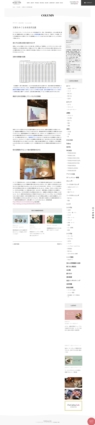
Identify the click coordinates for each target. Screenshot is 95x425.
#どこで (69, 102)
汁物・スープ (71, 222)
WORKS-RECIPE (72, 170)
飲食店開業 (69, 287)
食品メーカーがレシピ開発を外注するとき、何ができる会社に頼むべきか (73, 350)
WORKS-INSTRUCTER (73, 163)
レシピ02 (69, 234)
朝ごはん (70, 96)
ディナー (70, 243)
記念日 (69, 98)
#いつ (68, 86)
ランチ (69, 91)
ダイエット (70, 115)
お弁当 (69, 241)
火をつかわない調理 (73, 253)
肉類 (69, 225)
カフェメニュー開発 (72, 177)
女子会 (69, 189)
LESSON (57, 2)
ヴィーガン (70, 236)
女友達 (69, 131)
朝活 (69, 123)
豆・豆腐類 (70, 227)
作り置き (70, 118)
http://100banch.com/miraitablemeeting (23, 202)
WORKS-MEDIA (72, 165)
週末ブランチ (71, 192)
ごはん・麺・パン (72, 212)
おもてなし (70, 238)
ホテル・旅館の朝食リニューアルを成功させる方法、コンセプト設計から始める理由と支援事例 (73, 328)
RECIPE (46, 2)
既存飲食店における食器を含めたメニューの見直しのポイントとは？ (20, 232)
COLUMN (21, 22)
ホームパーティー (72, 109)
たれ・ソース (71, 217)
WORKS (37, 2)
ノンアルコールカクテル (74, 246)
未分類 (68, 270)
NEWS (28, 2)
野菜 (69, 230)
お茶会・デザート (72, 88)
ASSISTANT (52, 2)
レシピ (68, 204)
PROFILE (42, 2)
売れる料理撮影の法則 (73, 263)
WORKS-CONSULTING (73, 158)
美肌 (69, 125)
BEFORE (16, 244)
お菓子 (69, 210)
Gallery (68, 143)
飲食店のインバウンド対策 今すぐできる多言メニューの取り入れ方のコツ (37, 233)
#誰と (68, 129)
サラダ (69, 215)
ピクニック (70, 107)
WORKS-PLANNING (73, 168)
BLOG (61, 2)
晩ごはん (70, 93)
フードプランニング (72, 195)
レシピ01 (69, 207)
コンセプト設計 (71, 290)
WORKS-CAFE (71, 155)
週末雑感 (69, 277)
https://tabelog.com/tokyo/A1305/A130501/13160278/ (27, 204)
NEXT (59, 244)
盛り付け (21, 227)
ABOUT (32, 2)
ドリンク (70, 220)
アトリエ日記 (28, 22)
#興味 (68, 113)
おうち (69, 104)
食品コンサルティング (35, 228)
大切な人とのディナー (73, 187)
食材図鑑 (69, 284)
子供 (69, 134)
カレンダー (69, 181)
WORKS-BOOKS (72, 153)
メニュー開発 (71, 292)
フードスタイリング (72, 184)
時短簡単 (70, 248)
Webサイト (70, 259)
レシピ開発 (69, 257)
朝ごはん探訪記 (71, 267)
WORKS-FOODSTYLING (74, 160)
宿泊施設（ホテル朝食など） (74, 296)
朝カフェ (70, 120)
